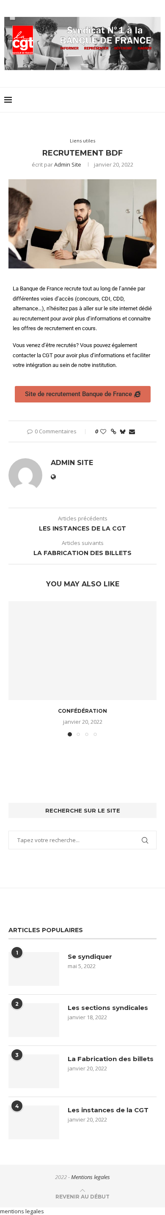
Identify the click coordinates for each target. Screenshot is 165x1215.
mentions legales (22, 1211)
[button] (15, 668)
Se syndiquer (90, 956)
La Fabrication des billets (111, 1059)
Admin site (67, 164)
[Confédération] (82, 650)
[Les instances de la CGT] (33, 1122)
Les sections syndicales (108, 1008)
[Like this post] (103, 431)
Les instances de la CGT (108, 1110)
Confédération (82, 711)
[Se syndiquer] (33, 969)
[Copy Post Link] (113, 431)
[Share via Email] (132, 431)
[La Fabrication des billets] (33, 1071)
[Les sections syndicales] (33, 1020)
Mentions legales (90, 1177)
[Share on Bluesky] (123, 431)
